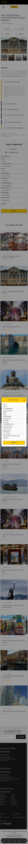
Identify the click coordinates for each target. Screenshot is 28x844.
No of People (6, 432)
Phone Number (7, 416)
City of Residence (8, 408)
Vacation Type (7, 436)
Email (5, 412)
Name (5, 404)
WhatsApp (6, 420)
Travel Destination (8, 424)
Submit (14, 442)
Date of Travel (7, 428)
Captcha (6, 437)
